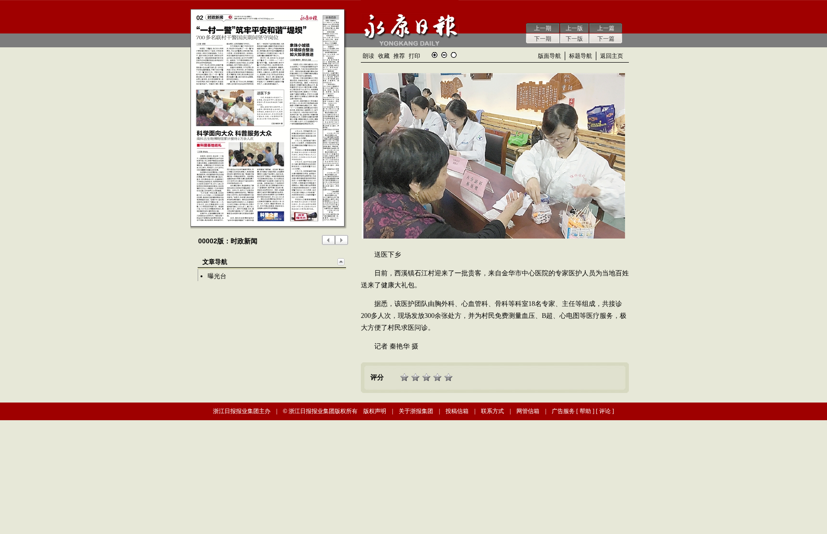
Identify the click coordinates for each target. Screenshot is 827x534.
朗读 (368, 56)
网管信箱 (527, 411)
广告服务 (563, 411)
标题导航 (580, 56)
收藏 (384, 56)
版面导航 (549, 56)
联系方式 (492, 411)
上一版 (574, 28)
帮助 (585, 411)
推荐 (399, 56)
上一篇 (606, 28)
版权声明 (374, 411)
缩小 (444, 55)
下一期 (542, 38)
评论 (605, 411)
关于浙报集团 (416, 411)
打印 (414, 56)
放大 (434, 55)
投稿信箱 (457, 411)
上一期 (542, 28)
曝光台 (217, 276)
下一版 (574, 38)
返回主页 (611, 56)
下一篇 (606, 38)
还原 (454, 55)
